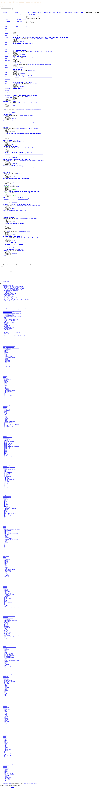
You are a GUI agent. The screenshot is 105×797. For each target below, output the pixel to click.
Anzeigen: (3, 264)
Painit (4, 255)
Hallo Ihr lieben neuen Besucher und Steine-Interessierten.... (35, 57)
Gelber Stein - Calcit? (9, 101)
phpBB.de (12, 787)
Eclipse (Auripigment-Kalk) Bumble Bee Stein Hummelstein (21, 191)
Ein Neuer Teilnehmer (19, 56)
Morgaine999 (17, 83)
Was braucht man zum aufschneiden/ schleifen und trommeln (22, 133)
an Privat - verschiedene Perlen (12, 236)
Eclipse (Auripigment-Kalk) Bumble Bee (25, 192)
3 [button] (26, 25)
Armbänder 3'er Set (19, 63)
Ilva (15, 57)
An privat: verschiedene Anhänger (13, 223)
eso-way (16, 64)
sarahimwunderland (15, 169)
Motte (5, 134)
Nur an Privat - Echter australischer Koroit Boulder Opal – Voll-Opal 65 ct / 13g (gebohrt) (40, 37)
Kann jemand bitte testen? (11, 146)
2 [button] (26, 24)
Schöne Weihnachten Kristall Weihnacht (25, 95)
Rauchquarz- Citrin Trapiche (11, 243)
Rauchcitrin (17, 44)
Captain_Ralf (17, 38)
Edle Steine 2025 (8, 114)
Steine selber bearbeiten (19, 134)
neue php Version (8, 217)
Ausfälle (5, 127)
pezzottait (6, 173)
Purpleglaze (7, 102)
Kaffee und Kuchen (31, 70)
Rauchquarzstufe (8, 121)
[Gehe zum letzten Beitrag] (24, 41)
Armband (5, 108)
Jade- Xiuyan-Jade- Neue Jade (22, 82)
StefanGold (6, 115)
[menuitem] (6, 17)
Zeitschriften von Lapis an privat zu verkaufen (17, 204)
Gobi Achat (6, 230)
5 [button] (26, 27)
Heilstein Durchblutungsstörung (13, 165)
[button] (26, 20)
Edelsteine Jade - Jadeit (33, 83)
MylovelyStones (8, 160)
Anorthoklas (6, 172)
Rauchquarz (21, 244)
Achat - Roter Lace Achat (10, 140)
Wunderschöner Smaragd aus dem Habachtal (17, 159)
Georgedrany (6, 199)
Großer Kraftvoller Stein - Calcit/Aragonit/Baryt (17, 153)
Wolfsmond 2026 (18, 88)
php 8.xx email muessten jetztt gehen (14, 210)
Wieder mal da (17, 69)
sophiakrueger (7, 154)
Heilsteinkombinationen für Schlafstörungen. (17, 198)
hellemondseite (16, 51)
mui (5, 141)
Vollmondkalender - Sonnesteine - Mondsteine (35, 89)
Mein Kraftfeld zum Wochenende (23, 43)
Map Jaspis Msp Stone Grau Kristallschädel (16, 178)
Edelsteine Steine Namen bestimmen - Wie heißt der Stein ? (28, 102)
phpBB (6, 785)
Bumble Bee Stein (8, 185)
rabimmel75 (16, 89)
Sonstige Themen (21, 250)
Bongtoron (17, 77)
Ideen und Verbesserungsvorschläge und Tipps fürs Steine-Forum (27, 128)
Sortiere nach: (13, 264)
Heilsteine (35, 783)
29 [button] (26, 29)
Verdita (6, 179)
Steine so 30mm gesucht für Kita (13, 249)
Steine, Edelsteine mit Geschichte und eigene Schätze (28, 122)
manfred (15, 96)
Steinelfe (5, 205)
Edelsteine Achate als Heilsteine (20, 141)
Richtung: (29, 264)
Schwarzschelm (7, 122)
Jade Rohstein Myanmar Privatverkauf (24, 76)
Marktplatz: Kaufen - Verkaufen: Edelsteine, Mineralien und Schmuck (41, 38)
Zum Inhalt (2, 6)
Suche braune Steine (19, 50)
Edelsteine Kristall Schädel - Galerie (22, 179)
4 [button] (26, 26)
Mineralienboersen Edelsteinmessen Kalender (25, 115)
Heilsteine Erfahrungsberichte (33, 44)
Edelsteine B (19, 186)
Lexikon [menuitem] (28, 12)
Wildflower (6, 186)
